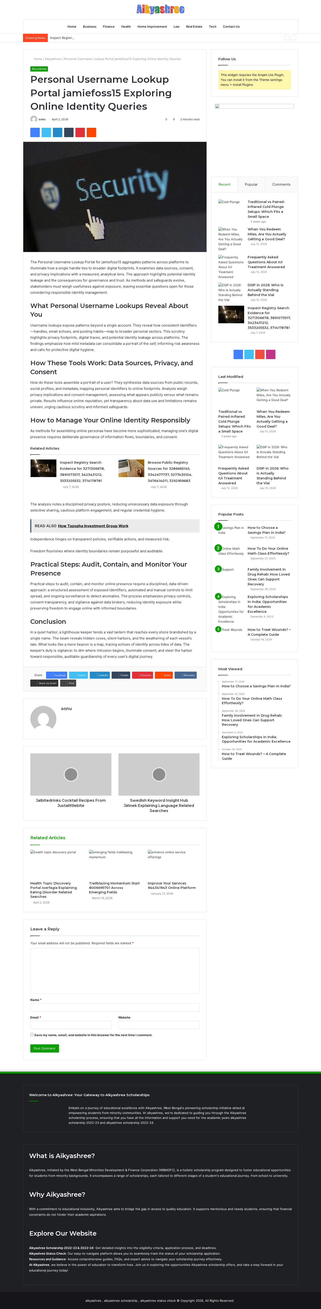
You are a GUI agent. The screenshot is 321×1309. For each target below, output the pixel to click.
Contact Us (231, 26)
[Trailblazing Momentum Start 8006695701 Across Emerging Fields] (115, 864)
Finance (109, 26)
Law (177, 26)
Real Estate (194, 26)
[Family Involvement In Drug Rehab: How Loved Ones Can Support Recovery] (231, 576)
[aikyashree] (160, 9)
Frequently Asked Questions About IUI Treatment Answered (266, 262)
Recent (224, 184)
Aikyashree (53, 59)
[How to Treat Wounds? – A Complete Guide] (231, 636)
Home (71, 26)
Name (36, 1000)
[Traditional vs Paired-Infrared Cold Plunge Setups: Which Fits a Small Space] (231, 208)
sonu (42, 119)
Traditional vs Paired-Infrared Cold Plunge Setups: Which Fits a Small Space (234, 421)
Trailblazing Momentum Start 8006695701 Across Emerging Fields (114, 887)
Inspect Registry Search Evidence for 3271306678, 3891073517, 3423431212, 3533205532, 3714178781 (125, 38)
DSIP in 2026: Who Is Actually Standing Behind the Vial (265, 290)
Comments (281, 184)
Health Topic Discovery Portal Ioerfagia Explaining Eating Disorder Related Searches (53, 890)
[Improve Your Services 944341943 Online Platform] (174, 864)
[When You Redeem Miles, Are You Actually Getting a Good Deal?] (231, 239)
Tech (212, 26)
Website (124, 1017)
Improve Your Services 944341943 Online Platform (172, 885)
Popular (251, 184)
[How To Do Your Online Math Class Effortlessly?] (231, 555)
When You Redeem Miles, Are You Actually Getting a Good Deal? (267, 234)
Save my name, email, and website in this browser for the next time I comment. (93, 1035)
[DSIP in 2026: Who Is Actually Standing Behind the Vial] (231, 292)
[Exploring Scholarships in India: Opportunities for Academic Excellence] (231, 609)
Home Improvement (152, 26)
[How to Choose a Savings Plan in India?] (231, 534)
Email (35, 1017)
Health (126, 26)
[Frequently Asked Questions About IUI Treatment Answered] (231, 267)
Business (89, 26)
